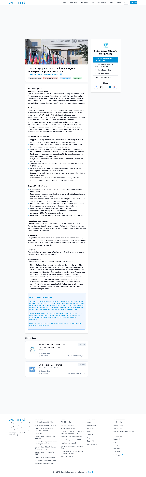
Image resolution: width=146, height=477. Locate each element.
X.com (116, 445)
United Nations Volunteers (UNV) (45, 457)
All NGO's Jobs (66, 422)
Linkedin (116, 442)
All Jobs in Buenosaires (103, 70)
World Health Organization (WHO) (46, 460)
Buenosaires (66, 78)
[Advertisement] (59, 21)
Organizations (73, 2)
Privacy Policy (118, 425)
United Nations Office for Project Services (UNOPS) (45, 448)
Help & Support (92, 444)
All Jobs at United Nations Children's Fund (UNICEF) (104, 65)
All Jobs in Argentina (102, 73)
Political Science (52, 189)
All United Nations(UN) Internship (45, 425)
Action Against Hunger (68, 428)
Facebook (117, 439)
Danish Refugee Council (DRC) (71, 440)
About (111, 2)
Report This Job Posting (103, 77)
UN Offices (38, 433)
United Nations (58, 94)
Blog (88, 438)
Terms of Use (118, 428)
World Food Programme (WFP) (45, 463)
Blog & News (102, 2)
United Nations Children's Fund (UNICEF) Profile (105, 60)
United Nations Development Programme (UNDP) (44, 429)
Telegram (117, 452)
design (66, 110)
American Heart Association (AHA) (72, 436)
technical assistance (37, 113)
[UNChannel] (17, 2)
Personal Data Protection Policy (124, 431)
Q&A (125, 2)
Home (64, 2)
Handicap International (68, 443)
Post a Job (90, 441)
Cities (92, 2)
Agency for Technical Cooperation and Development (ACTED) (72, 432)
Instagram (117, 448)
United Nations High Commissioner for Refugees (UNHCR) (46, 443)
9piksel (90, 472)
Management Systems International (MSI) (72, 447)
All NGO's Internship (67, 425)
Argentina (78, 78)
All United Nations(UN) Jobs (44, 422)
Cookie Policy (118, 422)
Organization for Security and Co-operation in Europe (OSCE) (72, 452)
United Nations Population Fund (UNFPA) (45, 453)
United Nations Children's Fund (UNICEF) (43, 74)
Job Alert (134, 2)
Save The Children (67, 456)
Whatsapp (117, 455)
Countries (84, 2)
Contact (118, 2)
